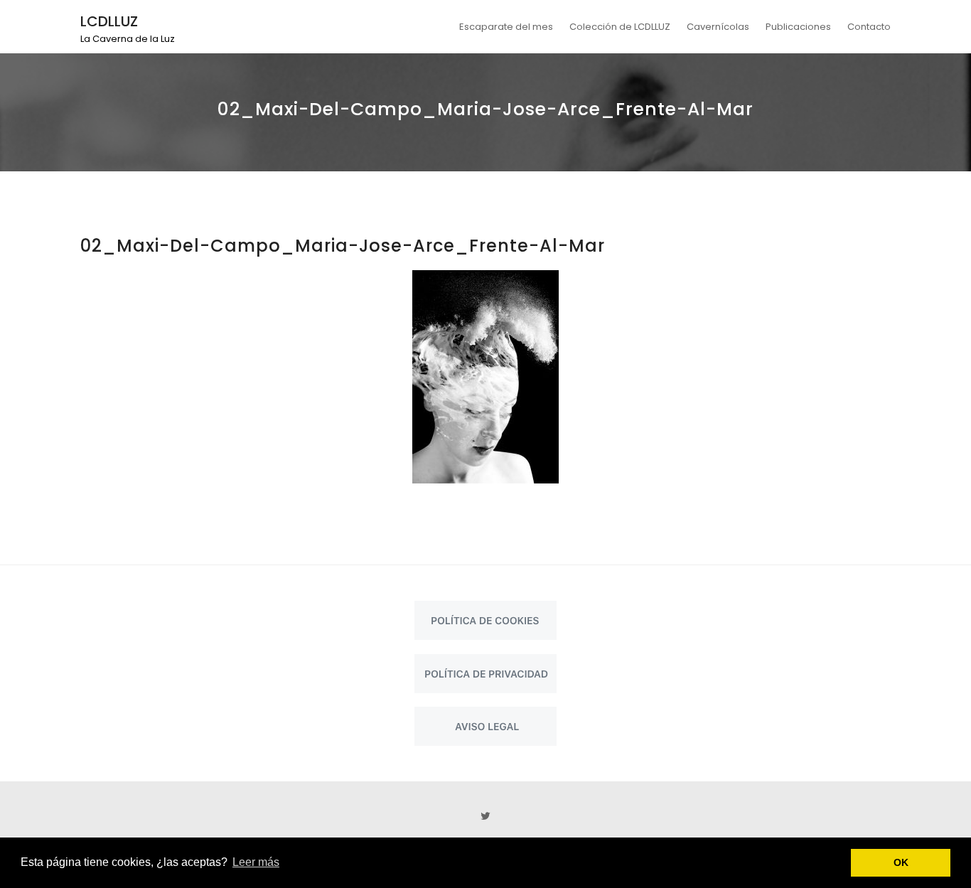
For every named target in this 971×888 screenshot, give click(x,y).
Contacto (869, 26)
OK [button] (901, 862)
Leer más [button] (255, 862)
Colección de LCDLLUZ (619, 26)
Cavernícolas (718, 26)
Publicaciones (798, 26)
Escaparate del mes (506, 26)
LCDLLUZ (109, 21)
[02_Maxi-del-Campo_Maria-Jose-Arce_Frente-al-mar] (485, 376)
